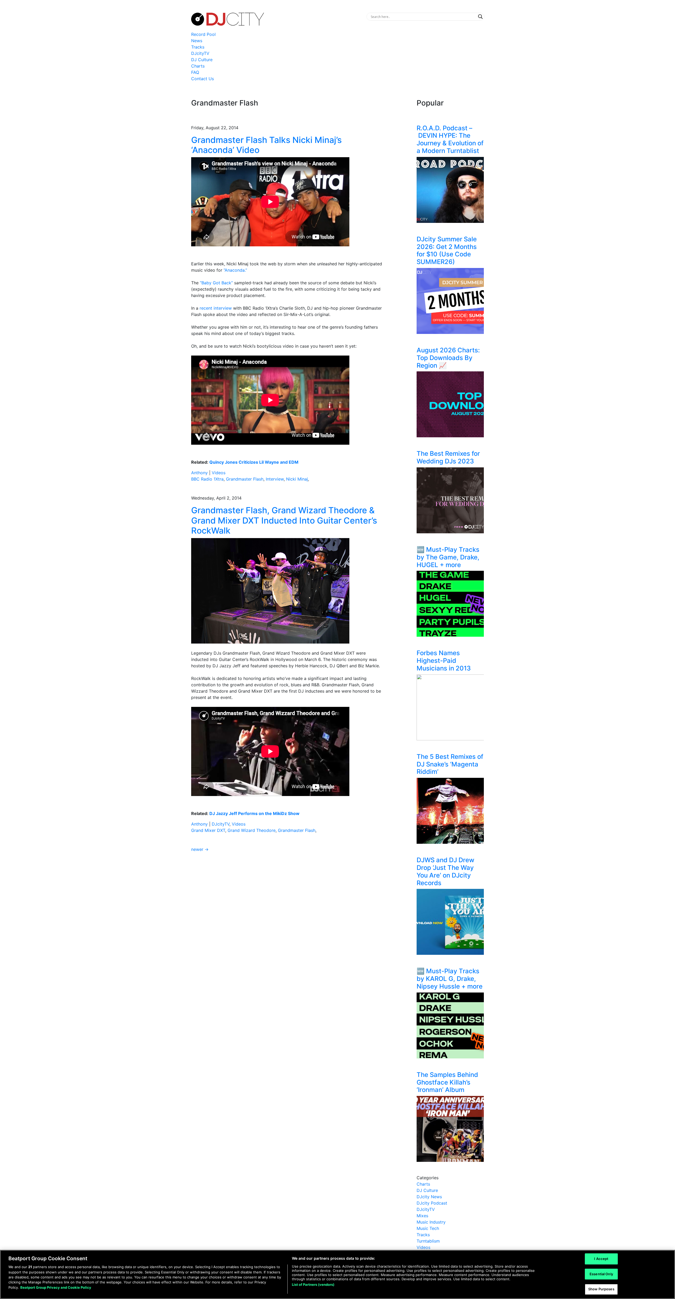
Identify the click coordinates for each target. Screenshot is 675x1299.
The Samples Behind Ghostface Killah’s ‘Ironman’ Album (447, 1082)
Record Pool (203, 34)
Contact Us (202, 78)
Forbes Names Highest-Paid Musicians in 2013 (444, 660)
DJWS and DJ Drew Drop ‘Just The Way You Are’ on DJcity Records (445, 871)
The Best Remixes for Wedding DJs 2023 (448, 457)
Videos (218, 472)
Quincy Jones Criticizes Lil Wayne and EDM (253, 462)
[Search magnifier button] (480, 16)
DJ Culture (202, 59)
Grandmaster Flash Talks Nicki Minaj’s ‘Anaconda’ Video (266, 145)
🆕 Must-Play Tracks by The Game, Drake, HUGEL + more (448, 557)
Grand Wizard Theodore (252, 830)
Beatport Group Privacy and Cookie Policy (55, 1287)
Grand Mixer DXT (208, 830)
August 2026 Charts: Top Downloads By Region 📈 (448, 357)
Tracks (197, 47)
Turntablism (428, 1241)
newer (200, 849)
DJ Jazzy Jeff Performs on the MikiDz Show (254, 813)
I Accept (601, 1259)
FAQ (195, 72)
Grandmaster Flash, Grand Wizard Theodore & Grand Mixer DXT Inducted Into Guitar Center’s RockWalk (284, 520)
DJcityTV (200, 53)
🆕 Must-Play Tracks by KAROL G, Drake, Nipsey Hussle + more (450, 978)
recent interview (216, 308)
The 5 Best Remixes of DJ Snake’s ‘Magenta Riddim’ (450, 764)
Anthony (199, 472)
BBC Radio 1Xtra (207, 479)
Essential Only (601, 1274)
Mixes (422, 1215)
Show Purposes (601, 1289)
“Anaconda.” (235, 270)
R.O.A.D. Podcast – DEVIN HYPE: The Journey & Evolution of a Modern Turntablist (450, 139)
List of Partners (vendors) (313, 1284)
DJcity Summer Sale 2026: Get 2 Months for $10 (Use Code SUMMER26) (447, 250)
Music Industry (431, 1222)
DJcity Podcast (432, 1203)
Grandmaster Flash (244, 479)
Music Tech (428, 1228)
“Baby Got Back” (216, 282)
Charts (198, 66)
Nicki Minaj (297, 479)
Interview (275, 479)
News (196, 40)
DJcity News (429, 1196)
